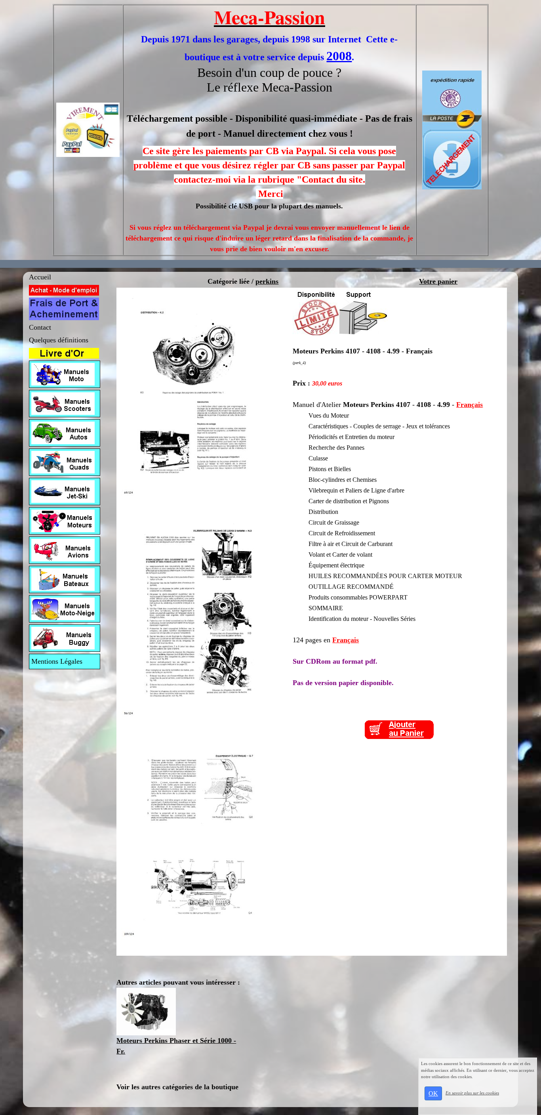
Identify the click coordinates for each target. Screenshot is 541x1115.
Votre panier (438, 281)
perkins (266, 281)
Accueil (40, 277)
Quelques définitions (58, 340)
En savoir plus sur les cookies (472, 1092)
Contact (40, 327)
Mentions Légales (56, 661)
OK (433, 1093)
